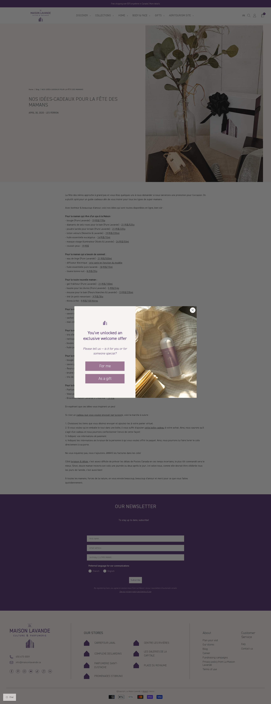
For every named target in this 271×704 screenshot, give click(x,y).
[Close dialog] (192, 310)
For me (105, 366)
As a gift (105, 378)
